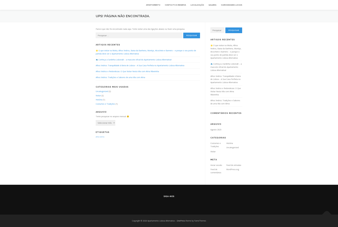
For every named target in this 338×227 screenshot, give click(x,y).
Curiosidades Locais (231, 5)
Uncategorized (102, 91)
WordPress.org (232, 169)
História (99, 99)
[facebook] (165, 202)
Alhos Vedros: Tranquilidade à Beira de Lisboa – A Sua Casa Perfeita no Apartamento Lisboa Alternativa (140, 65)
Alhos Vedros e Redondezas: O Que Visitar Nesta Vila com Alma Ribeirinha (127, 71)
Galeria (213, 5)
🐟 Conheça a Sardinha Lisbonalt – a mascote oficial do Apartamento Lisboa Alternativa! (134, 59)
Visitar (98, 95)
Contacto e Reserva (175, 5)
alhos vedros (100, 137)
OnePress (181, 220)
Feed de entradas (233, 165)
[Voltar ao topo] (327, 214)
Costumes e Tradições (105, 104)
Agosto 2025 (215, 129)
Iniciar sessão (216, 165)
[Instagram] (173, 202)
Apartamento (153, 5)
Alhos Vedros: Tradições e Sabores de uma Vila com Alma (120, 77)
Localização (197, 5)
